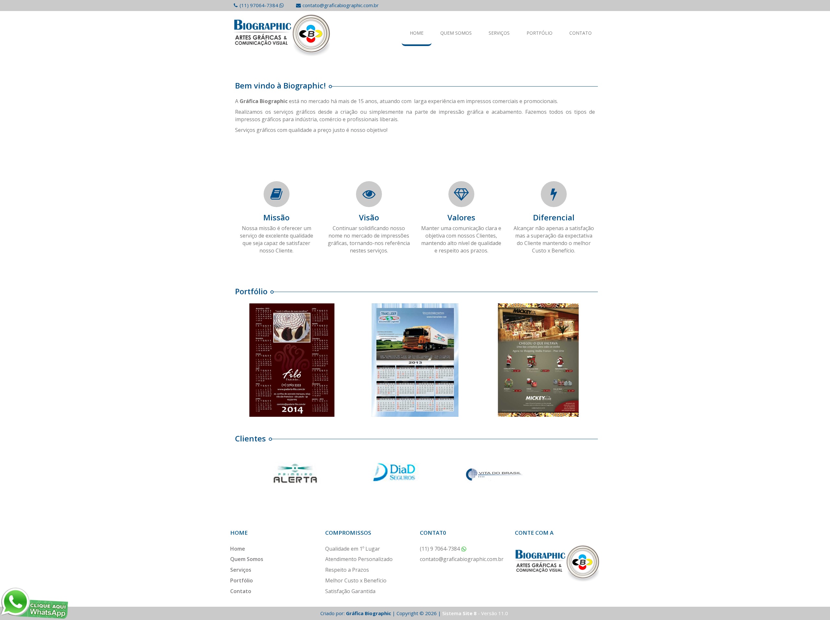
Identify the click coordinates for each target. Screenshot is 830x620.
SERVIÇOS (499, 33)
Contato (240, 591)
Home (237, 548)
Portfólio (241, 580)
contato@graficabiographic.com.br (340, 5)
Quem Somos (246, 559)
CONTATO (580, 33)
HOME (416, 33)
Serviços (240, 569)
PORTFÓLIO (539, 33)
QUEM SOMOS (456, 33)
